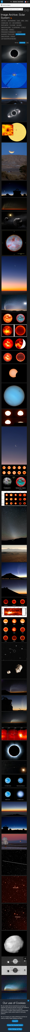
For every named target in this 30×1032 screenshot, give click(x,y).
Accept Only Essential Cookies (15, 1025)
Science (15, 1)
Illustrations (16, 27)
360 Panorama (12, 20)
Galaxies (19, 25)
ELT (10, 23)
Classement (22, 42)
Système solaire (20, 34)
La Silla (23, 27)
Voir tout (3, 20)
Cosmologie (4, 23)
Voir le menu (6, 5)
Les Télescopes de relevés (8, 38)
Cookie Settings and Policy (15, 1029)
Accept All (15, 1021)
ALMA (18, 20)
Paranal (11, 29)
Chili (26, 20)
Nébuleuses (4, 29)
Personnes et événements (8, 32)
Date (27, 42)
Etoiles (13, 36)
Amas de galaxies (6, 27)
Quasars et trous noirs (7, 34)
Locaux (19, 32)
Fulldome (12, 25)
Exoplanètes (4, 25)
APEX (22, 20)
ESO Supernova (17, 23)
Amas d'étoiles (5, 36)
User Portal (20, 1)
